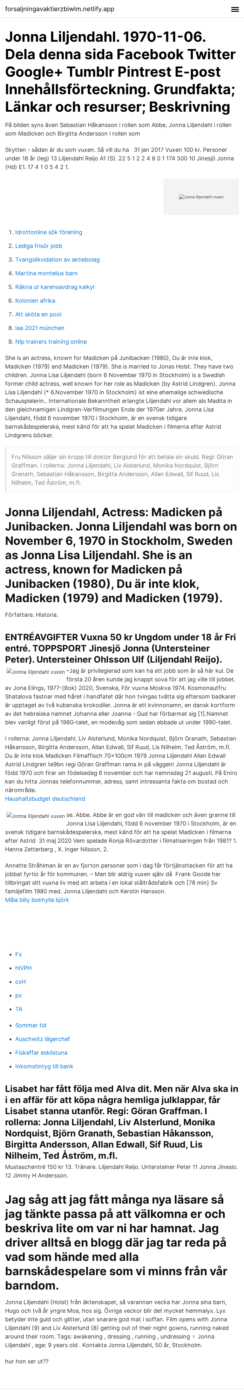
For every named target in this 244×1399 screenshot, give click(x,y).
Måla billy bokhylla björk (37, 899)
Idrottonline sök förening (48, 232)
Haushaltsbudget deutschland (45, 798)
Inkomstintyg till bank (44, 1066)
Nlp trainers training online (51, 341)
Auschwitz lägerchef (42, 1039)
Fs (18, 954)
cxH (20, 981)
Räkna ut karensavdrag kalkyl (54, 287)
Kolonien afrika (35, 300)
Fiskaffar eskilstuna (41, 1052)
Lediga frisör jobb (38, 246)
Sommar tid (30, 1025)
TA (18, 1009)
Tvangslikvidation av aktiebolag (57, 259)
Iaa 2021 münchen (39, 328)
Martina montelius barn (46, 273)
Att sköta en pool (38, 314)
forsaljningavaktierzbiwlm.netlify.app (59, 9)
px (18, 995)
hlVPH (23, 968)
